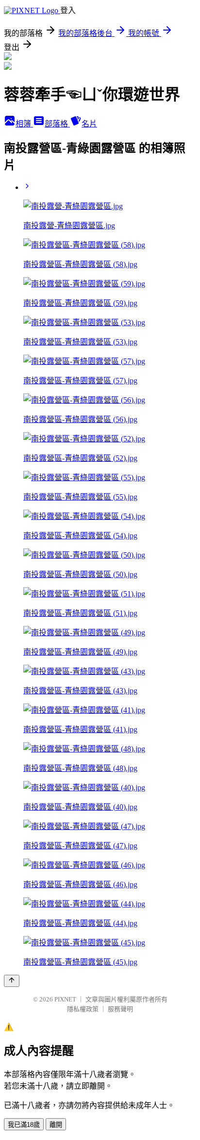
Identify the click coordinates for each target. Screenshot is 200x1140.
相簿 (24, 124)
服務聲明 (120, 1009)
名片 (89, 124)
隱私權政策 (83, 1009)
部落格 (57, 124)
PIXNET (65, 999)
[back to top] (11, 981)
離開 (56, 1124)
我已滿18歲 (24, 1124)
